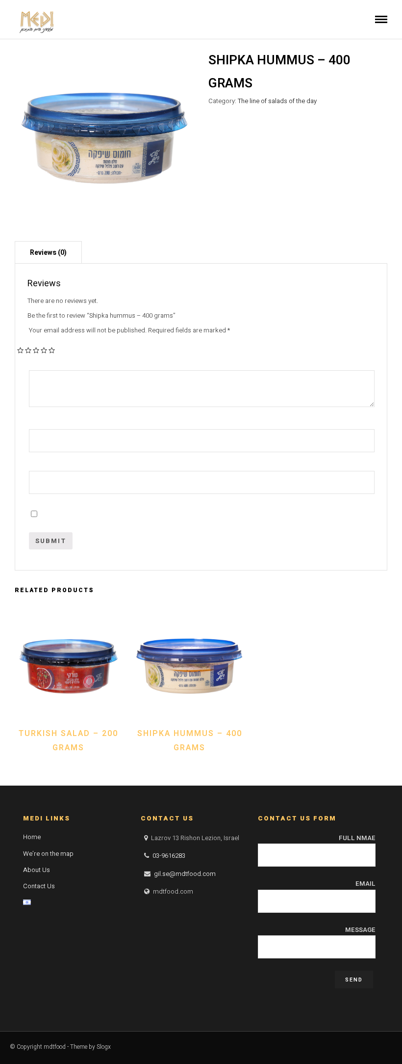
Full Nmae (357, 838)
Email (365, 883)
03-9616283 (168, 855)
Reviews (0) (48, 252)
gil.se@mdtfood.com (185, 873)
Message (360, 929)
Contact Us (39, 886)
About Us (36, 869)
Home (32, 837)
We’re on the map (48, 853)
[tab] (48, 252)
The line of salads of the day (277, 101)
